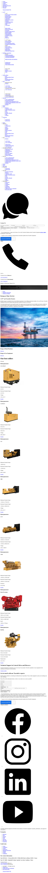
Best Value (5, 6)
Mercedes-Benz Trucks (9, 77)
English (7, 9)
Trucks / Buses (5, 75)
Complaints (7, 186)
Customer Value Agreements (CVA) (11, 101)
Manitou (6, 128)
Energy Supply (8, 154)
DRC (6, 110)
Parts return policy (8, 189)
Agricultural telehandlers (9, 57)
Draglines (7, 20)
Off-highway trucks (8, 35)
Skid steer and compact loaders (11, 14)
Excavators (7, 30)
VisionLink (7, 119)
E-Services (5, 117)
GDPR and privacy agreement (10, 188)
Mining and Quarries (9, 149)
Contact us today (3, 670)
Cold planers (7, 25)
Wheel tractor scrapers (9, 19)
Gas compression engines (10, 43)
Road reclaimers (8, 33)
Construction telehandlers (10, 56)
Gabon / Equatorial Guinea (10, 109)
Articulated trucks (8, 34)
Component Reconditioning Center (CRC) (13, 102)
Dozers (6, 36)
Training (4, 851)
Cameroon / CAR (8, 108)
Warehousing (7, 63)
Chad (6, 114)
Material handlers (8, 32)
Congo (6, 112)
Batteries (6, 83)
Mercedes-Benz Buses (9, 79)
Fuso (6, 76)
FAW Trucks (7, 80)
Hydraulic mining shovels (10, 31)
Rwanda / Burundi (8, 113)
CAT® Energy (8, 125)
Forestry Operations (8, 155)
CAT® (6, 124)
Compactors (7, 18)
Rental (4, 105)
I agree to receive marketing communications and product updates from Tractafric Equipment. (19, 235)
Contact (6, 185)
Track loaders (7, 15)
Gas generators (8, 42)
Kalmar (6, 69)
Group (4, 1)
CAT (4, 12)
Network (4, 7)
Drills (6, 24)
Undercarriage (7, 94)
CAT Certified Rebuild (9, 99)
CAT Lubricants (8, 87)
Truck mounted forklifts (9, 64)
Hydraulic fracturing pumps (10, 44)
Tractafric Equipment (9, 171)
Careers (4, 3)
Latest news (5, 4)
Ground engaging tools (9, 96)
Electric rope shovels (9, 29)
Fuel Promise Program (9, 100)
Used (4, 106)
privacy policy (43, 232)
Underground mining (9, 21)
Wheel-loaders (7, 17)
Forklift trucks (7, 62)
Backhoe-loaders (8, 16)
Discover (2, 351)
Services (4, 98)
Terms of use (7, 187)
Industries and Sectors (7, 5)
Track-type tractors (8, 47)
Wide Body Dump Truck (9, 50)
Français (4, 9)
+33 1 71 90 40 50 (3, 281)
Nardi (6, 71)
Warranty (7, 104)
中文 (10, 9)
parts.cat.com (7, 120)
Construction (7, 150)
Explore (1, 399)
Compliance (5, 2)
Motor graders (7, 28)
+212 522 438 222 (3, 277)
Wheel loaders (7, 46)
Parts (4, 81)
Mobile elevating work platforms (11, 59)
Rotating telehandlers (9, 55)
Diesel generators (8, 41)
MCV (6, 78)
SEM (6, 127)
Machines (4, 834)
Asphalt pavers (8, 22)
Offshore (6, 115)
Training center (8, 103)
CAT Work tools (8, 89)
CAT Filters (7, 85)
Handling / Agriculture (7, 52)
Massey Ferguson (8, 70)
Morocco (6, 107)
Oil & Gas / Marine (8, 153)
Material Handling (8, 151)
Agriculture (7, 152)
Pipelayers (7, 37)
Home (4, 122)
